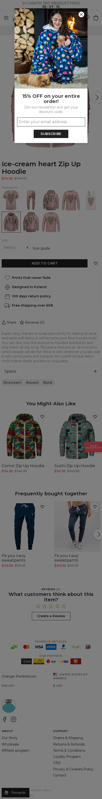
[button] (51, 399)
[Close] (81, 14)
